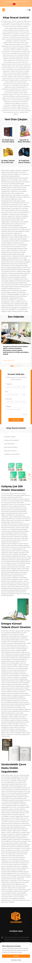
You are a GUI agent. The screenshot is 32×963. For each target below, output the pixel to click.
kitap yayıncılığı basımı (11, 447)
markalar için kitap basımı (12, 454)
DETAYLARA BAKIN (8, 131)
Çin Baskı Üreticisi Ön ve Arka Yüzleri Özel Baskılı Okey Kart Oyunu (8, 162)
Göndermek (16, 420)
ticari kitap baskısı (9, 443)
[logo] (3, 10)
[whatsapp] (29, 475)
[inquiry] (29, 479)
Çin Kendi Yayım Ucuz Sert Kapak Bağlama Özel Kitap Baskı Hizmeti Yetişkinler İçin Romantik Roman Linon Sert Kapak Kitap (8, 141)
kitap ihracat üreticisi (10, 450)
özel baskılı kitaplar (9, 436)
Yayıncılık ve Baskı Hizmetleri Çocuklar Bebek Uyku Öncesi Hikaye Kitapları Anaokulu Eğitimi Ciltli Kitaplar (24, 141)
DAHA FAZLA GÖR (8, 360)
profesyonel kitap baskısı (11, 440)
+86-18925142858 (10, 1)
